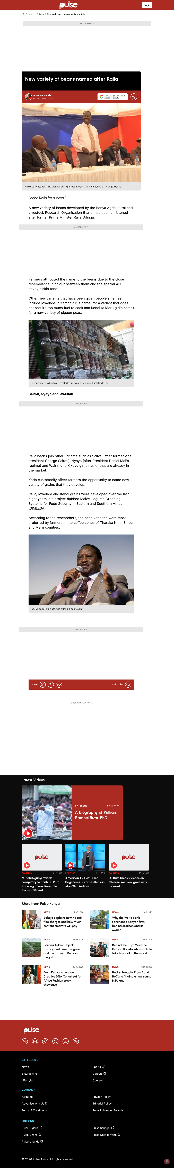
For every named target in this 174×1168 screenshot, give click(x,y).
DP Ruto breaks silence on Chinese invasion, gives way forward (128, 882)
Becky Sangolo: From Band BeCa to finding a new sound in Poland (131, 976)
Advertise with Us (33, 1103)
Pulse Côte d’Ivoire (104, 1134)
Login (147, 5)
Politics (40, 14)
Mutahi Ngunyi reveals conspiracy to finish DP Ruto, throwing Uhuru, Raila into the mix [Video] (41, 884)
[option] (42, 870)
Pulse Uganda (30, 1141)
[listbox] (87, 869)
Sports (96, 1067)
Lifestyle (27, 1080)
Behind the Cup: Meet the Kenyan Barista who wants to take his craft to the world (132, 949)
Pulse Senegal (101, 1128)
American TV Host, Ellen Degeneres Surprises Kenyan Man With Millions (85, 882)
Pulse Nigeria (30, 1128)
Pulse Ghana (30, 1134)
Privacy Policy (101, 1096)
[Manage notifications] (167, 1161)
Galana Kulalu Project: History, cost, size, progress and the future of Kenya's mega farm (62, 951)
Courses (97, 1080)
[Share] (133, 96)
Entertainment (30, 1073)
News (30, 14)
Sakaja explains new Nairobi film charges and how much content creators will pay (63, 922)
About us (27, 1096)
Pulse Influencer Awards (107, 1110)
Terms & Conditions (34, 1110)
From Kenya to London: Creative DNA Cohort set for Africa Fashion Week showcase (63, 978)
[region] (87, 869)
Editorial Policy (102, 1103)
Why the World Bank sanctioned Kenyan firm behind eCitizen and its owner (128, 924)
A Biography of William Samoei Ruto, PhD (96, 815)
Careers (97, 1073)
